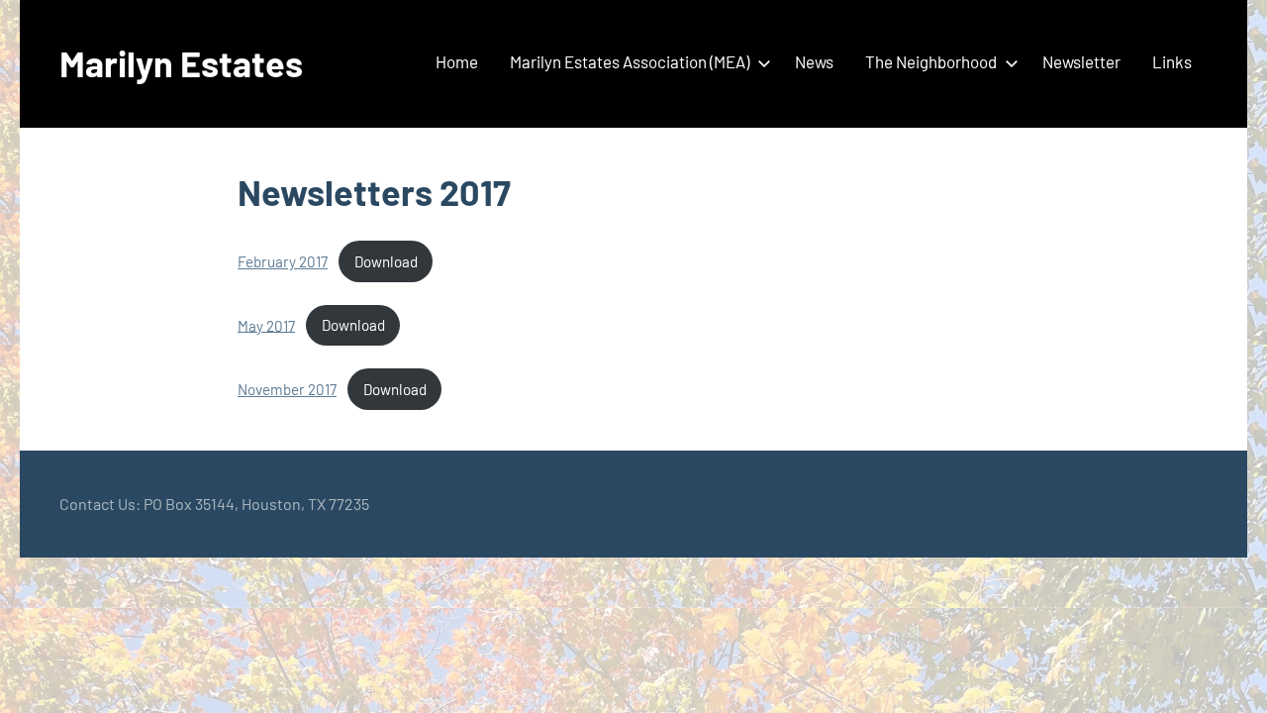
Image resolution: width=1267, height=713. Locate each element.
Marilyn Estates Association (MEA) (629, 61)
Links (1172, 61)
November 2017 (287, 389)
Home (457, 61)
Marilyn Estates (181, 63)
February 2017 (283, 261)
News (814, 61)
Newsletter (1081, 61)
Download (386, 261)
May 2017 (266, 325)
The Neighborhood (931, 61)
